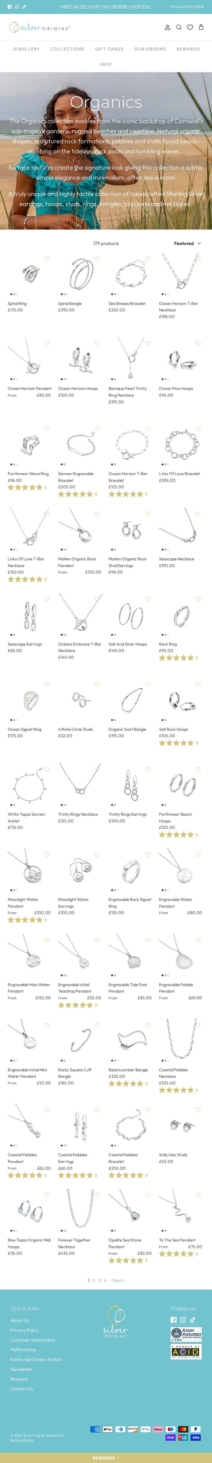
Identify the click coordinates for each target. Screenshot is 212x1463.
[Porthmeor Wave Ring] (30, 445)
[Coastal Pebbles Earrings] (80, 1126)
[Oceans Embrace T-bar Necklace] (80, 615)
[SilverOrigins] (40, 27)
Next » (118, 1280)
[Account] (166, 27)
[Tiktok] (24, 7)
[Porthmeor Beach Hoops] (181, 785)
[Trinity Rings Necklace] (80, 785)
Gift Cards (109, 48)
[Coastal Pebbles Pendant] (30, 1126)
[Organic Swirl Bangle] (131, 700)
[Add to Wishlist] (47, 259)
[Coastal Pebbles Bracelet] (131, 1126)
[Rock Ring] (181, 615)
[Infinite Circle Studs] (80, 700)
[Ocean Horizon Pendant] (30, 360)
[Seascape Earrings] (30, 615)
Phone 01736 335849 (187, 6)
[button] (106, 1458)
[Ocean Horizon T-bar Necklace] (181, 275)
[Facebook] (10, 7)
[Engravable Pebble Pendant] (181, 956)
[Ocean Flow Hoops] (181, 360)
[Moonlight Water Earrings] (80, 871)
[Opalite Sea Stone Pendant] (131, 1211)
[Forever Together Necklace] (80, 1211)
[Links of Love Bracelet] (181, 445)
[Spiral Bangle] (80, 275)
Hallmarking (23, 1349)
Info (106, 64)
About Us (19, 1320)
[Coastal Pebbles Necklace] (181, 1041)
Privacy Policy (24, 1330)
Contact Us (21, 1389)
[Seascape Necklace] (181, 530)
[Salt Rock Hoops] (181, 700)
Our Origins (150, 48)
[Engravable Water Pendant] (181, 871)
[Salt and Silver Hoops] (131, 615)
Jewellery (26, 48)
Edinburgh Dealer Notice (35, 1359)
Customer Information (32, 1340)
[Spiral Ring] (30, 275)
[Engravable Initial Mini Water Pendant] (30, 1041)
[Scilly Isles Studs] (181, 1126)
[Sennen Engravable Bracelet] (80, 445)
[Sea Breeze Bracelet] (131, 275)
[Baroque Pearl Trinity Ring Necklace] (131, 360)
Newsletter (21, 1369)
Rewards (188, 48)
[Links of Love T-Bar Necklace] (30, 530)
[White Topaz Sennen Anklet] (30, 785)
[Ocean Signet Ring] (30, 700)
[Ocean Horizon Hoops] (80, 360)
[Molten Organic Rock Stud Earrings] (131, 530)
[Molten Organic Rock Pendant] (80, 530)
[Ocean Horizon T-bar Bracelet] (131, 445)
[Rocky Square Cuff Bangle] (80, 1041)
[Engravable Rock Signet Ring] (131, 871)
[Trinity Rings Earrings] (131, 785)
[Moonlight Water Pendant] (30, 871)
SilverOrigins (34, 1435)
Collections (68, 48)
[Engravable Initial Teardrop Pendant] (80, 956)
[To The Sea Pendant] (181, 1211)
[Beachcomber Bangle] (131, 1041)
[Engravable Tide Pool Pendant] (131, 956)
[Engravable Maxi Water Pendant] (30, 956)
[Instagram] (17, 7)
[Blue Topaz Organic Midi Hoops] (30, 1211)
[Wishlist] (190, 27)
